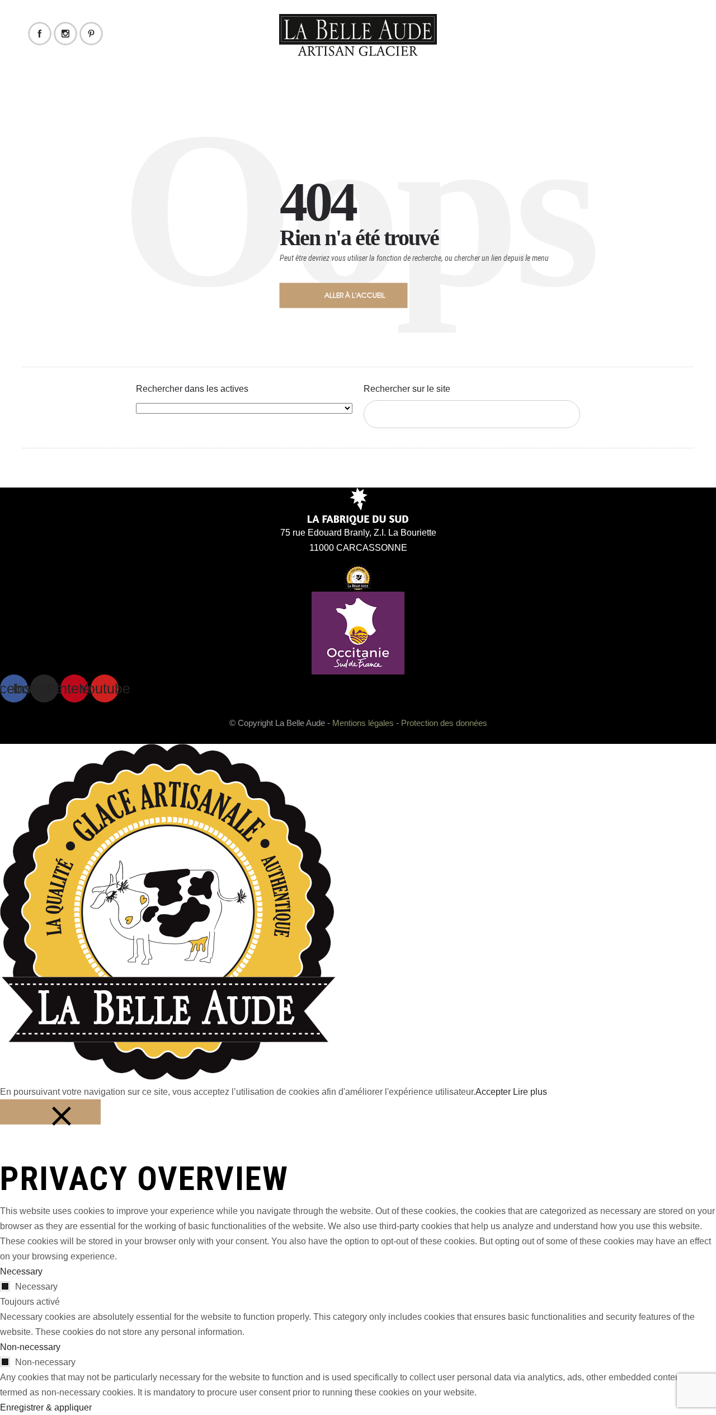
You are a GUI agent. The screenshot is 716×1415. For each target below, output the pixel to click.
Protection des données (444, 723)
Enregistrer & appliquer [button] (46, 1407)
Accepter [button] (493, 1092)
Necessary (36, 1286)
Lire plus (530, 1092)
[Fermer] (50, 1111)
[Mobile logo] (168, 1076)
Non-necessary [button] (30, 1347)
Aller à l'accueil (354, 295)
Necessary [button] (21, 1271)
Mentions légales (363, 723)
